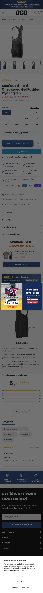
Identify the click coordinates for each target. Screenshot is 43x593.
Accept (20, 576)
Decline (20, 582)
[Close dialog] (42, 281)
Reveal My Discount (32, 302)
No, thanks (32, 305)
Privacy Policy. (19, 570)
